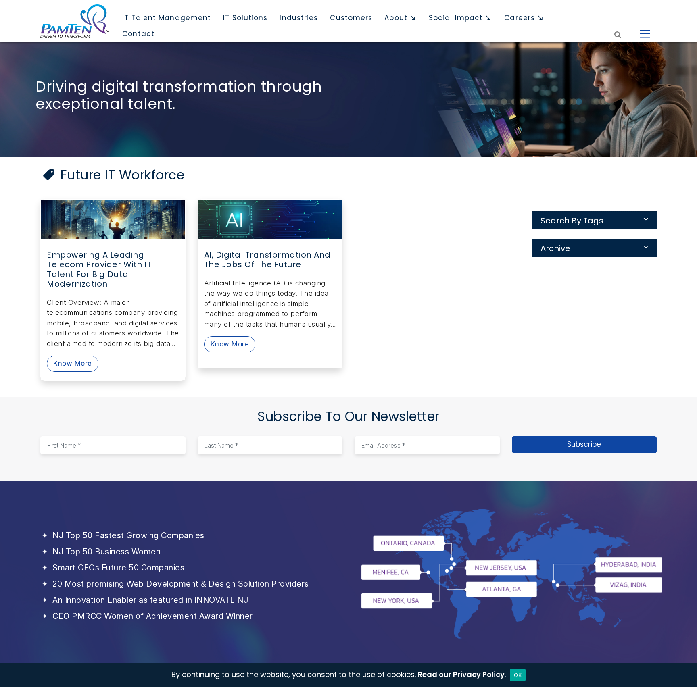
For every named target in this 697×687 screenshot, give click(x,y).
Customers (351, 18)
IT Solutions (245, 18)
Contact (138, 34)
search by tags (571, 220)
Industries (299, 18)
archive (555, 248)
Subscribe (584, 444)
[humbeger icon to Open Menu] (645, 34)
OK (518, 675)
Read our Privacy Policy (461, 674)
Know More (72, 363)
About (395, 18)
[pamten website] (74, 21)
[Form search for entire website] (618, 34)
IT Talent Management (166, 18)
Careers (519, 18)
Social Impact (456, 18)
